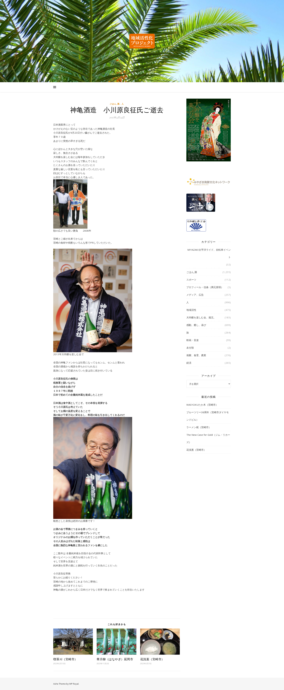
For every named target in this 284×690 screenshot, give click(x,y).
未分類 (190, 347)
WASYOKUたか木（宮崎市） (202, 404)
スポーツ (191, 279)
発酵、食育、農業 (196, 355)
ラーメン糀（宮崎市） (198, 427)
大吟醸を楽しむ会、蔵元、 (201, 317)
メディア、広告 (195, 294)
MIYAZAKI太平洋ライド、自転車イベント (209, 253)
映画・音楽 (192, 340)
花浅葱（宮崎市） (152, 659)
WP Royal (74, 683)
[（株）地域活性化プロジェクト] (142, 41)
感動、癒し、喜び (196, 325)
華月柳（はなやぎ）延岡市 (115, 659)
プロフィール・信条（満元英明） (204, 287)
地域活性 (191, 309)
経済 (188, 362)
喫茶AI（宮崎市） (65, 659)
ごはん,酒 (115, 103)
